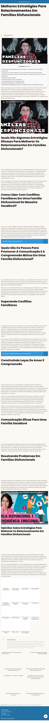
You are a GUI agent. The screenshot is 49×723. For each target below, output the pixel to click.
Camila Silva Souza (8, 35)
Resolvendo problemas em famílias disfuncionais (13, 83)
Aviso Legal (3, 713)
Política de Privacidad (6, 711)
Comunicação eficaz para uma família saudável (13, 81)
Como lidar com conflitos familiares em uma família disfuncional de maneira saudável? (22, 72)
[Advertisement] (24, 26)
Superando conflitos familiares (9, 78)
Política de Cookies (5, 715)
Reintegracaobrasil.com (24, 1)
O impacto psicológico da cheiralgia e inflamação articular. (38, 653)
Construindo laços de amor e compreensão (12, 79)
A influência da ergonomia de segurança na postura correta (11, 653)
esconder (27, 66)
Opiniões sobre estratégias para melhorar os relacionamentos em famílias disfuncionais (22, 84)
